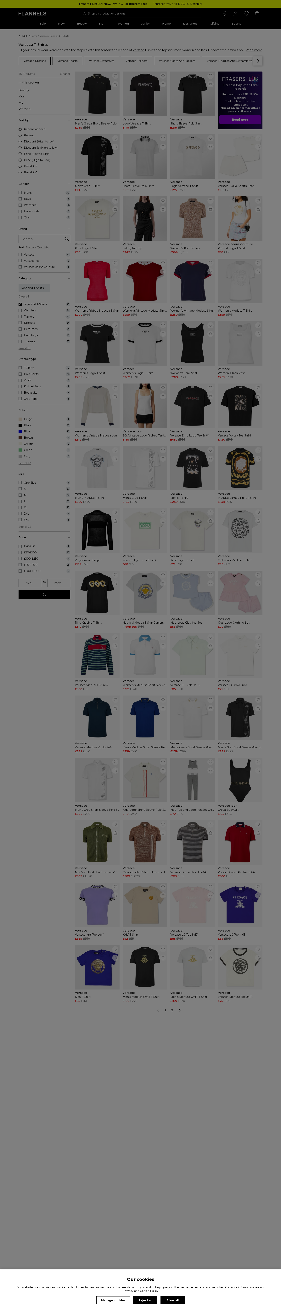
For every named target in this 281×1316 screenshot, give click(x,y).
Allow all (172, 1300)
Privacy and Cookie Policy (141, 1291)
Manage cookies (113, 1300)
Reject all (145, 1300)
